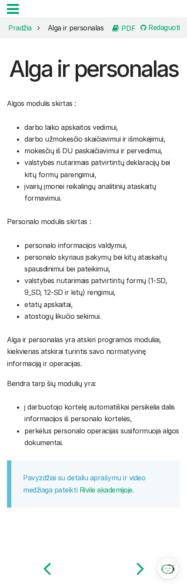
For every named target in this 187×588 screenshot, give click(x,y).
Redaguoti (163, 27)
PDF (127, 27)
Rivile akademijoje (106, 490)
